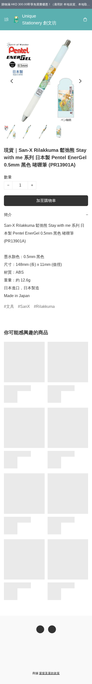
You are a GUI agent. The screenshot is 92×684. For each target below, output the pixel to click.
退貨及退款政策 (49, 673)
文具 (10, 306)
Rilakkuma (45, 306)
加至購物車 (46, 200)
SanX (25, 306)
